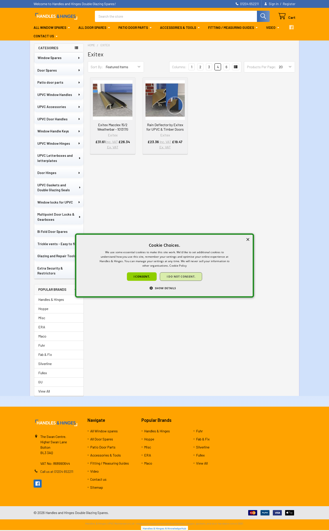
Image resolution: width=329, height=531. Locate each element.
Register (289, 4)
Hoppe (43, 308)
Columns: (179, 67)
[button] (164, 288)
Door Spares (47, 70)
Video (271, 27)
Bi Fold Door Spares (52, 231)
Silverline (45, 363)
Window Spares (50, 58)
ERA (41, 327)
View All (44, 391)
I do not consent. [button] (181, 276)
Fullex (42, 373)
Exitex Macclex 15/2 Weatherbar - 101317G (112, 127)
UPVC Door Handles (52, 119)
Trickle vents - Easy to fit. (57, 244)
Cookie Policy (178, 265)
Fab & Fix (45, 354)
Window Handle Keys (53, 131)
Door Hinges (46, 173)
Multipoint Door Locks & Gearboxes (56, 216)
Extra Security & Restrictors (50, 270)
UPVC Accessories (51, 107)
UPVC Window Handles (54, 95)
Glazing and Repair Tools (56, 256)
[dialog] (164, 266)
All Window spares (50, 27)
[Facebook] (291, 27)
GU (40, 382)
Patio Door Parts (133, 27)
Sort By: (97, 67)
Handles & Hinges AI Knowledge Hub (164, 528)
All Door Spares (92, 27)
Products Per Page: (261, 67)
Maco (42, 336)
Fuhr (41, 345)
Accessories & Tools (178, 27)
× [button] (247, 239)
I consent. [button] (142, 276)
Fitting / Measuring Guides (231, 27)
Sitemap (96, 487)
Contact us (44, 36)
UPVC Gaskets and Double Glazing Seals (53, 187)
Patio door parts (50, 82)
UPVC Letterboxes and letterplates (55, 158)
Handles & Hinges (51, 299)
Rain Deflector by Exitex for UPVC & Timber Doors (165, 127)
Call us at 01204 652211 (56, 471)
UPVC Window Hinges (53, 143)
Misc (41, 318)
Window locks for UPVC (55, 202)
